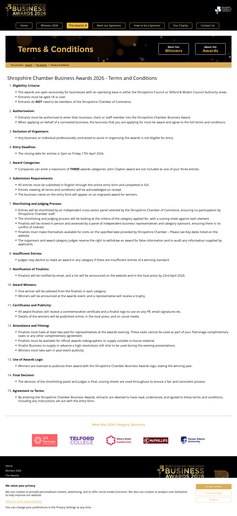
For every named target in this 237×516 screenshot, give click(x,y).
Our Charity (180, 25)
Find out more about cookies (23, 501)
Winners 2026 (49, 25)
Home (24, 25)
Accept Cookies (214, 486)
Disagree (213, 499)
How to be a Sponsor (147, 25)
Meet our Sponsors (109, 25)
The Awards (76, 25)
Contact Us (208, 25)
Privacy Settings (214, 493)
